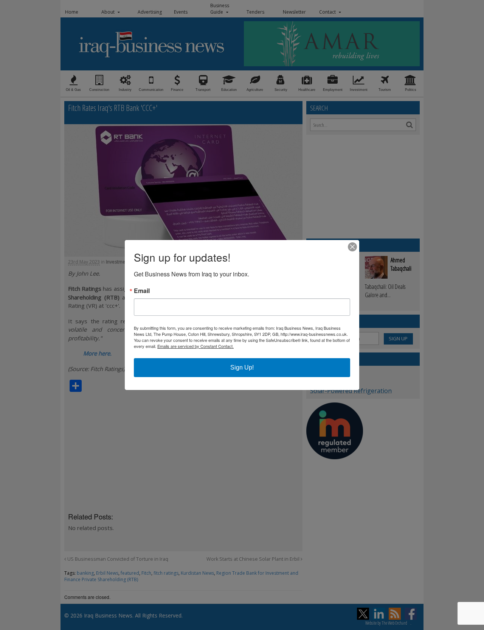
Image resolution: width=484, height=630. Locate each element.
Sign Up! (242, 367)
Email (142, 291)
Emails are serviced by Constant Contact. (195, 346)
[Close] (352, 246)
